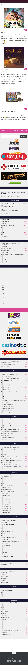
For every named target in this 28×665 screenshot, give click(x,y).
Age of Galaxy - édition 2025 (8, 374)
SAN (4, 580)
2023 (3, 275)
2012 (3, 297)
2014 (3, 293)
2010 (3, 301)
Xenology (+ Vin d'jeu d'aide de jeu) (9, 429)
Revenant (5, 439)
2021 (3, 279)
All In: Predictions (6, 634)
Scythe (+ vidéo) (6, 221)
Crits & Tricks (5, 458)
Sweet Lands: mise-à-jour (6, 195)
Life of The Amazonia (14, 210)
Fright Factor (5, 501)
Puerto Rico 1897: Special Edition (9, 378)
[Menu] (26, 1)
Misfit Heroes (5, 626)
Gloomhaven (5, 236)
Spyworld (5, 395)
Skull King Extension (7, 512)
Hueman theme (21, 658)
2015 (3, 291)
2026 (3, 268)
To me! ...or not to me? (7, 497)
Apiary (3, 32)
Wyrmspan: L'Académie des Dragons (10, 466)
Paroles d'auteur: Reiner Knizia (9, 250)
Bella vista (5, 510)
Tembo (4, 366)
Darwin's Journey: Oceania (8, 391)
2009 (3, 303)
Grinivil (2, 190)
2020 (3, 281)
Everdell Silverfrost (7, 437)
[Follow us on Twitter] (17, 130)
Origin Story (5, 462)
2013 (3, 295)
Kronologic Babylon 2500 (8, 404)
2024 (3, 272)
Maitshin (5, 454)
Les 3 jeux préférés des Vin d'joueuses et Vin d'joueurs (13, 254)
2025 (3, 270)
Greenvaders (5, 410)
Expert (2, 30)
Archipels (5, 632)
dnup (4, 386)
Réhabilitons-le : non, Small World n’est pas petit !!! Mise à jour (13, 192)
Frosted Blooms (6, 380)
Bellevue (11, 206)
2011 (3, 299)
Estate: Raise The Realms (8, 464)
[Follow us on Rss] (19, 130)
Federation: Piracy (6, 433)
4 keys (4, 628)
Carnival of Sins (6, 256)
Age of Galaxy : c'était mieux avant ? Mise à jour (12, 260)
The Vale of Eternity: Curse (8, 452)
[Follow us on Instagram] (24, 130)
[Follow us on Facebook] (15, 130)
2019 (3, 283)
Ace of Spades (6, 258)
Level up (4, 502)
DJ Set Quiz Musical (7, 408)
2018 (3, 285)
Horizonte (5, 382)
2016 (3, 289)
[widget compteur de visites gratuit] (15, 183)
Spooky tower (6, 582)
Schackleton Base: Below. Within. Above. (11, 431)
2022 (3, 277)
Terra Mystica (6, 229)
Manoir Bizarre (6, 261)
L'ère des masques (7, 623)
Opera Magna (5, 252)
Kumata (4, 625)
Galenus (3, 72)
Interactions (3, 193)
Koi (3, 402)
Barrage (4, 223)
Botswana (5, 495)
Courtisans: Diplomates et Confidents (10, 630)
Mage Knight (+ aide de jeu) (8, 225)
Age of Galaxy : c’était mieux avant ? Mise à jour (10, 196)
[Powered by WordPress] (9, 658)
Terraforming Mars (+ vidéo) (8, 234)
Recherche (3, 134)
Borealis (4, 412)
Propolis (4, 578)
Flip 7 (4, 504)
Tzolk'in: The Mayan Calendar (8, 231)
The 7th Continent (6, 227)
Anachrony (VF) (6, 219)
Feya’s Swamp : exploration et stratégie (11, 460)
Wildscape (5, 246)
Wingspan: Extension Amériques (9, 456)
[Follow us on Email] (26, 130)
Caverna (4, 232)
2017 (3, 287)
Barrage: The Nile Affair (8, 111)
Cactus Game (5, 508)
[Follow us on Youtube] (22, 130)
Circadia (4, 499)
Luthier (4, 384)
